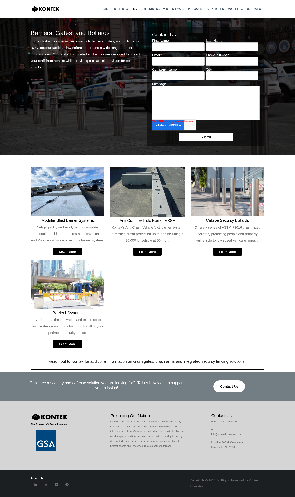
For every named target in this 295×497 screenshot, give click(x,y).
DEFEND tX (121, 9)
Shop (106, 9)
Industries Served (155, 9)
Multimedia (235, 9)
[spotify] (67, 485)
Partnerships (215, 9)
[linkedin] (35, 485)
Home (135, 9)
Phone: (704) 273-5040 (224, 421)
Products (195, 9)
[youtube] (56, 485)
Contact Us (254, 9)
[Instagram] (46, 485)
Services (178, 9)
